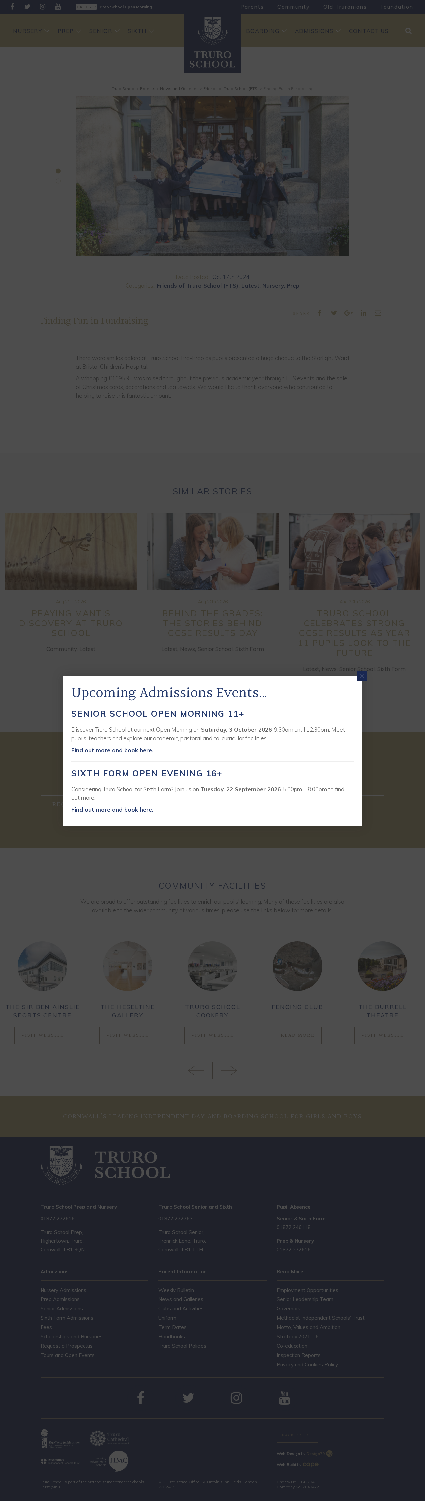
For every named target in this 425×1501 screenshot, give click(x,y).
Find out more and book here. (112, 750)
